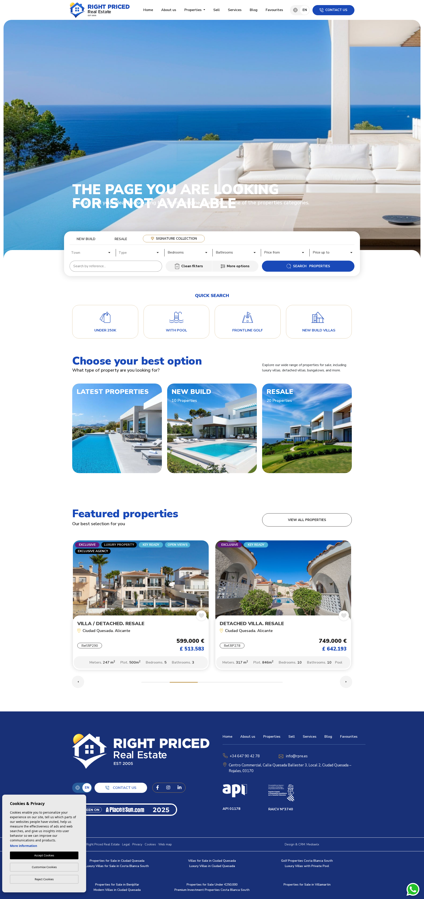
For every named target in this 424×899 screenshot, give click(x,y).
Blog (253, 10)
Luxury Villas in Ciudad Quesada (212, 866)
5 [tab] (268, 682)
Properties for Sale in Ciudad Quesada (117, 861)
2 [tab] (184, 682)
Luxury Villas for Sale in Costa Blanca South (117, 866)
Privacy (137, 844)
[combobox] (91, 252)
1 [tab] (155, 682)
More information (23, 846)
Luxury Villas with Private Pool (307, 866)
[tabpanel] (141, 607)
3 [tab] (212, 682)
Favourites (274, 10)
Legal (126, 844)
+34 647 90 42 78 (245, 756)
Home (148, 10)
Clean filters (192, 266)
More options (238, 266)
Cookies (150, 844)
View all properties (307, 520)
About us (168, 10)
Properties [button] (193, 10)
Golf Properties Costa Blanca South (307, 861)
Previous (78, 682)
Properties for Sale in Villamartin (307, 884)
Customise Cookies (44, 867)
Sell (216, 10)
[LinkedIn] (180, 787)
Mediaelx (313, 844)
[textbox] (92, 253)
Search (311, 266)
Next (346, 682)
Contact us (336, 10)
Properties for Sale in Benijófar (117, 884)
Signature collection (176, 238)
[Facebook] (157, 787)
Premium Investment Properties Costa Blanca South (212, 890)
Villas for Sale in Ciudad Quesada (212, 861)
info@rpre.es (297, 756)
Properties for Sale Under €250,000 (212, 884)
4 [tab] (240, 682)
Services (235, 10)
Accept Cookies (44, 855)
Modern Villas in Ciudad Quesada (117, 890)
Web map (165, 844)
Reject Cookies (44, 879)
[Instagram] (168, 787)
